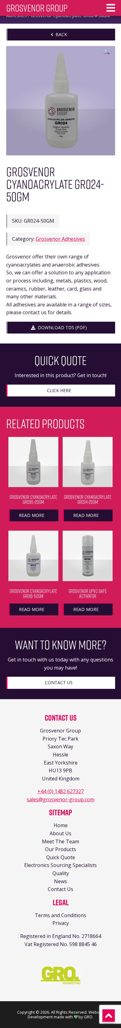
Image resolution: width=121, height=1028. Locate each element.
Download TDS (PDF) (61, 327)
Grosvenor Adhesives (60, 238)
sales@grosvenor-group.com (60, 799)
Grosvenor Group (37, 8)
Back (60, 34)
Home (61, 825)
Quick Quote (60, 857)
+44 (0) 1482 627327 (61, 791)
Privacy (60, 923)
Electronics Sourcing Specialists (60, 865)
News (60, 881)
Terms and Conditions (60, 915)
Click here (59, 390)
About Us (60, 833)
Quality (60, 873)
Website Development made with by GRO (66, 1014)
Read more (31, 515)
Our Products (60, 849)
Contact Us (59, 682)
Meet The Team (60, 841)
